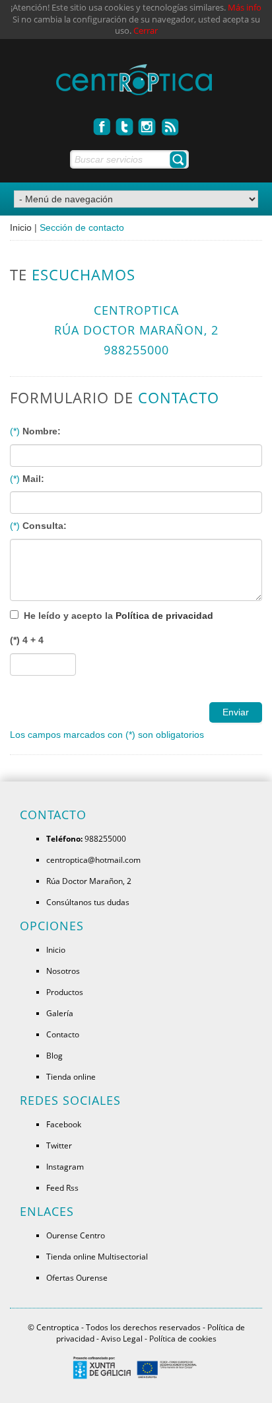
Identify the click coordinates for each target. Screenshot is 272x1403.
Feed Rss (62, 1187)
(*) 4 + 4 (27, 640)
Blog (54, 1055)
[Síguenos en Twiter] (125, 123)
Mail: (33, 478)
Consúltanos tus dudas (87, 902)
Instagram (65, 1166)
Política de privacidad (164, 615)
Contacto (62, 1034)
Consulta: (44, 525)
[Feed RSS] (170, 123)
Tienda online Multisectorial (97, 1256)
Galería (59, 1013)
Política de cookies (183, 1338)
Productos (64, 991)
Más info (244, 7)
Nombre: (41, 431)
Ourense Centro (75, 1235)
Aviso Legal (122, 1338)
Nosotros (63, 970)
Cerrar (145, 30)
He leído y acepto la (118, 615)
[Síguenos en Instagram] (147, 123)
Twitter (59, 1145)
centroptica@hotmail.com (93, 859)
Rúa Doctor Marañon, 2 (88, 880)
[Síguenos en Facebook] (102, 123)
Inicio (21, 227)
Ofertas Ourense (77, 1277)
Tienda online (71, 1076)
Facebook (63, 1124)
